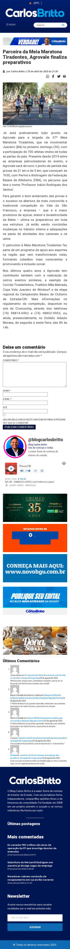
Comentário (11, 360)
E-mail (7, 399)
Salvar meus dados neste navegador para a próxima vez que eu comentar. (34, 421)
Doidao (13, 755)
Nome (7, 390)
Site (5, 407)
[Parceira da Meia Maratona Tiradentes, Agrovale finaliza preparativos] (53, 76)
